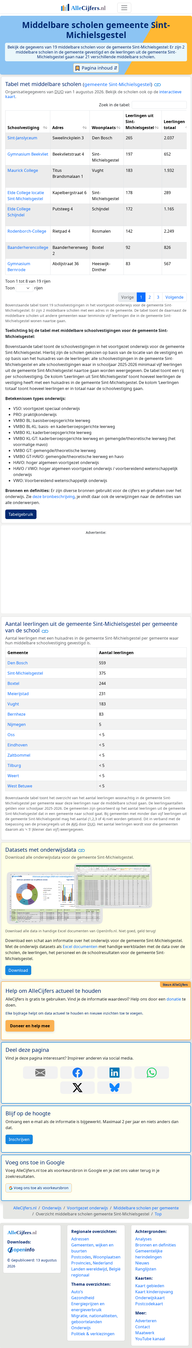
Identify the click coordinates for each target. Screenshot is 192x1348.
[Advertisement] (96, 574)
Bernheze (17, 714)
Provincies (81, 1263)
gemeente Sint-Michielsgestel (117, 84)
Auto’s (77, 1291)
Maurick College (23, 170)
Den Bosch (18, 663)
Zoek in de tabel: (114, 105)
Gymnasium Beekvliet (28, 154)
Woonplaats (104, 127)
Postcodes (81, 1257)
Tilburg (14, 765)
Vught (13, 704)
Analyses (143, 1239)
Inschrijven (19, 1139)
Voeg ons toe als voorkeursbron (41, 1187)
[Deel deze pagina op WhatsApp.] (151, 1072)
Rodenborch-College (27, 231)
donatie (173, 999)
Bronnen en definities (155, 1245)
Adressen (80, 1239)
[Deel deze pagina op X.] (77, 1087)
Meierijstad (18, 693)
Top (158, 1214)
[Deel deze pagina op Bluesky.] (114, 1087)
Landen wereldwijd (89, 1269)
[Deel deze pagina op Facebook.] (77, 1072)
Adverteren (145, 1320)
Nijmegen (17, 724)
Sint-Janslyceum (22, 138)
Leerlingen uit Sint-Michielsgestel (140, 121)
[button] (157, 84)
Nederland (103, 1263)
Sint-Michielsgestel (25, 673)
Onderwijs (81, 1327)
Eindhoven (18, 745)
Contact (142, 1326)
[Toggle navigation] (124, 8)
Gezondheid (82, 1297)
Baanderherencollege (28, 247)
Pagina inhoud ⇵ (99, 68)
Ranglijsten (145, 1269)
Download (18, 970)
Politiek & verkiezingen (92, 1333)
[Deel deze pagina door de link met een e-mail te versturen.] (40, 1072)
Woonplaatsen (106, 1257)
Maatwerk (144, 1332)
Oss (11, 734)
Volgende (175, 297)
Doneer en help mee (30, 1026)
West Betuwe (20, 786)
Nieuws (142, 1263)
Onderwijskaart (150, 1297)
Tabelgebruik (20, 514)
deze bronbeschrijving (53, 496)
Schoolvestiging (23, 127)
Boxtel (13, 683)
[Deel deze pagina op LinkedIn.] (114, 1072)
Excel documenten (80, 946)
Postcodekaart (149, 1303)
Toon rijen (24, 288)
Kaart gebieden (149, 1285)
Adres (58, 127)
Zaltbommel (19, 755)
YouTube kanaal (150, 1338)
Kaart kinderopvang (154, 1291)
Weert (13, 775)
